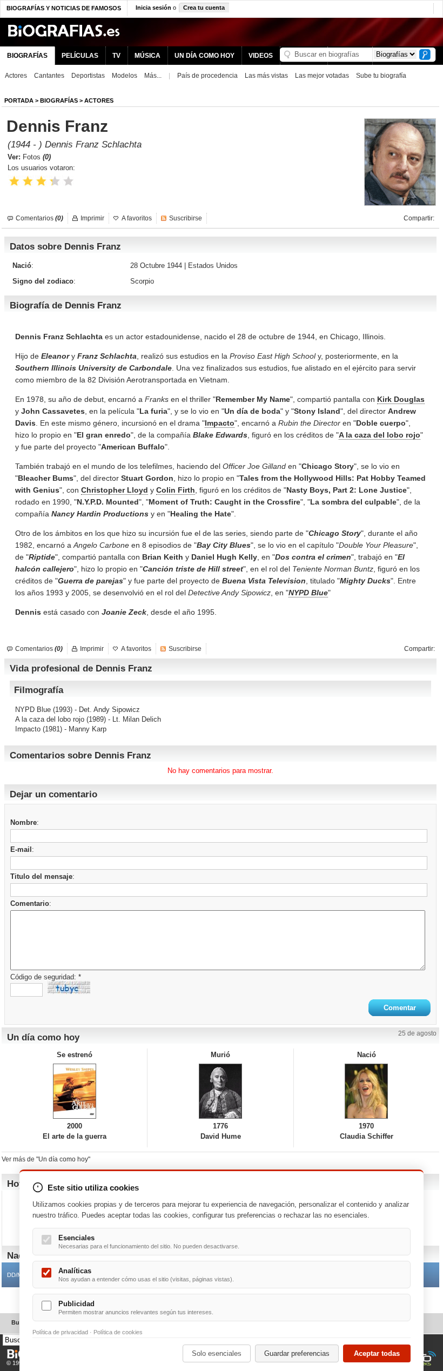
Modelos (124, 75)
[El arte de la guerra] (74, 1091)
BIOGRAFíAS (59, 100)
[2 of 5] (28, 181)
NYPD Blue (33, 709)
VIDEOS (261, 55)
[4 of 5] (55, 181)
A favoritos (137, 218)
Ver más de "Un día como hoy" (46, 1159)
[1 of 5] (14, 181)
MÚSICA (147, 55)
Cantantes (49, 75)
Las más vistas (266, 75)
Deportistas (88, 75)
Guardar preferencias (297, 1353)
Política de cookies (118, 1332)
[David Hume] (220, 1091)
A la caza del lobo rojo (49, 719)
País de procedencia (207, 75)
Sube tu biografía (381, 75)
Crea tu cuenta (204, 7)
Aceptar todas (377, 1353)
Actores (16, 75)
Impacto (28, 729)
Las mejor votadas (322, 75)
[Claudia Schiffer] (366, 1091)
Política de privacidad (60, 1332)
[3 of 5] (41, 181)
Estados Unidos (213, 265)
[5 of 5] (68, 181)
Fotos (37, 157)
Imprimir (92, 218)
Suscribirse (185, 218)
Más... (153, 75)
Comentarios (39, 218)
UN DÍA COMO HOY (204, 55)
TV (116, 55)
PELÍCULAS (80, 55)
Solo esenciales (216, 1353)
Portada (18, 100)
